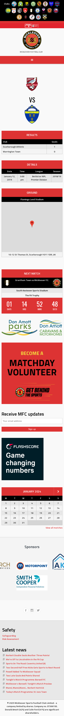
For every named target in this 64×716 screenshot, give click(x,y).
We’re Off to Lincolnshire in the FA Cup (25, 659)
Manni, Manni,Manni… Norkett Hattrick (25, 687)
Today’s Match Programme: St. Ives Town (26, 691)
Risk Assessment (10, 639)
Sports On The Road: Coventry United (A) (26, 663)
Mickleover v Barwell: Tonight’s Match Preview (29, 683)
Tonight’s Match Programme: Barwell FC (26, 679)
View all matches (54, 527)
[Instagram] (32, 610)
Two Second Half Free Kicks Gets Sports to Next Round (33, 667)
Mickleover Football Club (31, 52)
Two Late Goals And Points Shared (23, 675)
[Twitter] (38, 610)
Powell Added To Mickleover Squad (23, 671)
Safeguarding (9, 635)
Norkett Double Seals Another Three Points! (28, 655)
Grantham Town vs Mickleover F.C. (32, 280)
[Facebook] (25, 610)
